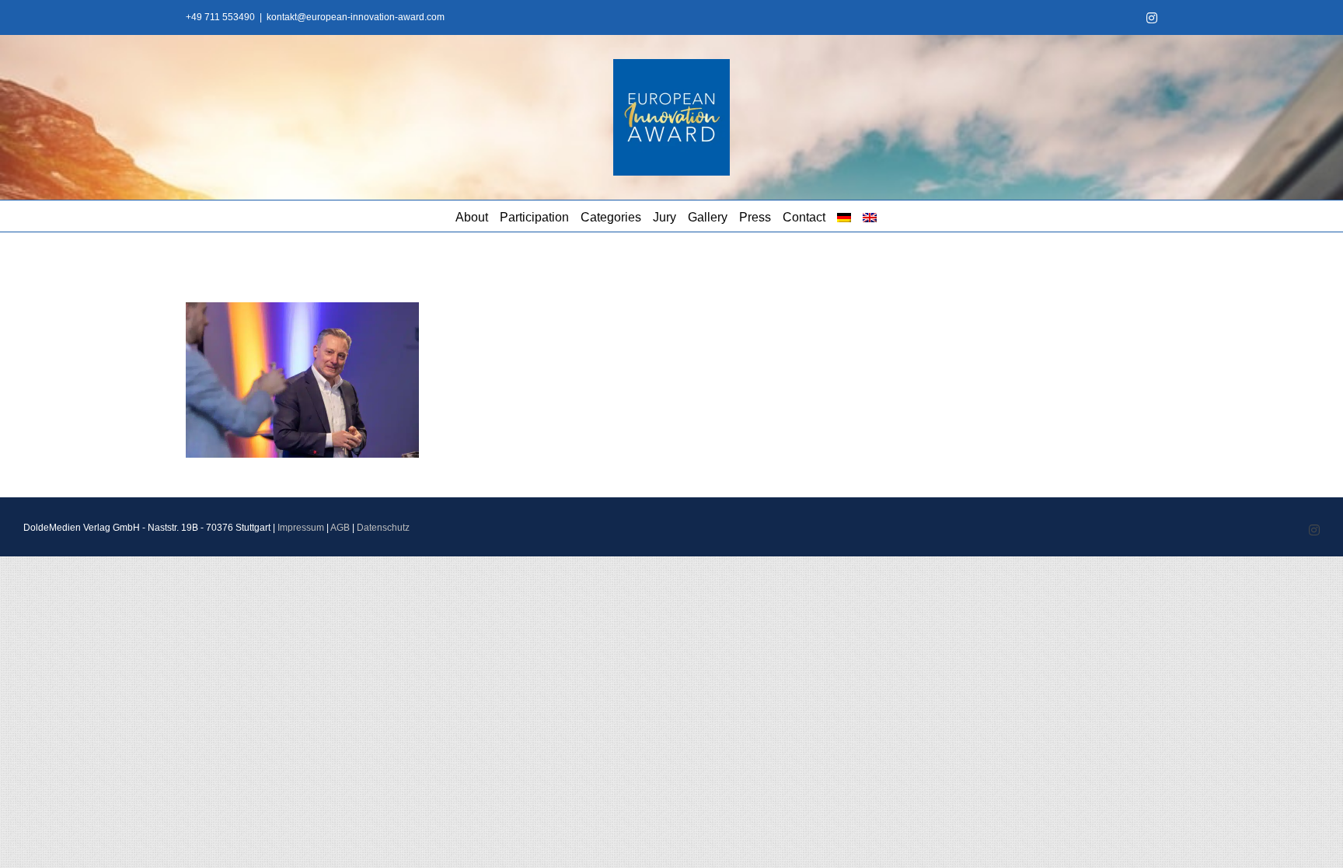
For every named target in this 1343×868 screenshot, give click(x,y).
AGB (340, 527)
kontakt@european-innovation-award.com (356, 17)
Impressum (300, 527)
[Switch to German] (844, 216)
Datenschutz (383, 527)
